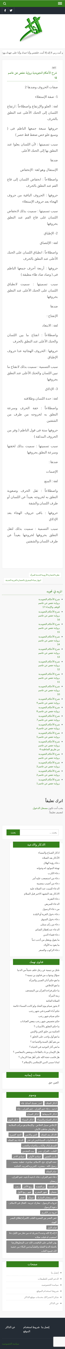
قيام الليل (52, 1227)
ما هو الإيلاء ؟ (18, 1082)
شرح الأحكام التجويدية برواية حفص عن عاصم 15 (49, 628)
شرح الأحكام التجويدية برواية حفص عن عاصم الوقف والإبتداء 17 (49, 603)
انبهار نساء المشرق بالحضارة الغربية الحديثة (23, 580)
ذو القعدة (40, 1186)
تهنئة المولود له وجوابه (48, 868)
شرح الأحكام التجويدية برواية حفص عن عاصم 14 (49, 640)
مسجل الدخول (40, 807)
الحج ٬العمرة (16, 1134)
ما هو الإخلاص (53, 985)
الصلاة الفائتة (53, 1000)
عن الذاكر (54, 1303)
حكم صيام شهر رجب (49, 1016)
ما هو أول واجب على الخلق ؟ (45, 1036)
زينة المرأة (54, 995)
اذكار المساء (28, 1119)
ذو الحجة (52, 1186)
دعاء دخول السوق (50, 919)
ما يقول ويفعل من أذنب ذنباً (46, 939)
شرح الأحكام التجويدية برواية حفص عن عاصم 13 (49, 652)
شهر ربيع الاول (24, 1192)
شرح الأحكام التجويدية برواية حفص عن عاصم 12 (49, 665)
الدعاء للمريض (52, 903)
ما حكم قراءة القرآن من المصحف (42, 990)
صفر (22, 1197)
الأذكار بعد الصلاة (51, 857)
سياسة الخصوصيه (50, 1284)
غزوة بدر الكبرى (49, 1212)
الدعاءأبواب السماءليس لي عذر (42, 1140)
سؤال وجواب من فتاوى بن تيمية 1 (42, 975)
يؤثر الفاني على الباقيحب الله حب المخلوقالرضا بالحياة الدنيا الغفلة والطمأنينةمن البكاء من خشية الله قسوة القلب (34, 1246)
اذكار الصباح (32, 1114)
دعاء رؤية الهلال (52, 862)
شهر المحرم (41, 1192)
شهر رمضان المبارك (47, 1197)
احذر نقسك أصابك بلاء (31, 1103)
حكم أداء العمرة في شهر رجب (44, 1011)
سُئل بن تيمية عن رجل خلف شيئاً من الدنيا (38, 970)
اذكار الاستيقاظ (49, 1114)
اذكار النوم (13, 1119)
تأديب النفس (51, 1156)
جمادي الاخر (19, 1156)
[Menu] (59, 3)
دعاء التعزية (54, 898)
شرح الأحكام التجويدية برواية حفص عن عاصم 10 (49, 690)
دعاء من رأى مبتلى (50, 924)
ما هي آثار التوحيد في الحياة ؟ (44, 1046)
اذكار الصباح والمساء (49, 852)
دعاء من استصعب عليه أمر (46, 878)
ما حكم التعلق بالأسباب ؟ (47, 1026)
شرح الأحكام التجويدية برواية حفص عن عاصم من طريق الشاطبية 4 (49, 745)
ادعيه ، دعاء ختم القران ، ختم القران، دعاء (37, 1108)
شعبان (53, 1192)
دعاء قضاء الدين (51, 934)
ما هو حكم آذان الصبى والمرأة (44, 980)
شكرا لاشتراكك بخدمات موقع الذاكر (41, 1297)
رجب (17, 1186)
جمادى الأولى (34, 1156)
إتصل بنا (55, 1272)
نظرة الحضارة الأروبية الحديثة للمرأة (45, 575)
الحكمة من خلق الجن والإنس (45, 1031)
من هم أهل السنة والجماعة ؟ (45, 1041)
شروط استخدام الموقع (48, 1291)
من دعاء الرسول (51, 909)
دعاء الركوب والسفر (49, 950)
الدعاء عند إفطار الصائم (47, 929)
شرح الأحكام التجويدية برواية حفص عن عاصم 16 (49, 615)
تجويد (54, 67)
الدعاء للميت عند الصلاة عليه (45, 888)
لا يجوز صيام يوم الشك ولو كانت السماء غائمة (36, 1005)
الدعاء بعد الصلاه (15, 1140)
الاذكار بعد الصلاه (49, 1134)
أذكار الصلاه (51, 1103)
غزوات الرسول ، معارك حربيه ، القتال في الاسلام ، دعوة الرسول (32, 1204)
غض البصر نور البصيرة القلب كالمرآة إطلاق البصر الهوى (33, 1219)
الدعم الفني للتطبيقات (48, 1278)
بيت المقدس (28, 1151)
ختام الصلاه (51, 1171)
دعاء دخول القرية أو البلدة (46, 914)
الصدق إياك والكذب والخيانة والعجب (39, 1145)
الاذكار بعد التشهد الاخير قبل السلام (42, 893)
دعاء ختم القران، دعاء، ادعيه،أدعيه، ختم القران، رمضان (34, 1178)
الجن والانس (31, 1134)
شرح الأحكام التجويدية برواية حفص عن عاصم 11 (49, 677)
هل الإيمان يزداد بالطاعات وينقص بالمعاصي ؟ (36, 1052)
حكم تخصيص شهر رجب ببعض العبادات (40, 1021)
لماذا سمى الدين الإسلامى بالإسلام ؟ (41, 1062)
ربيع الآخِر (27, 1186)
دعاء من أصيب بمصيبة (48, 883)
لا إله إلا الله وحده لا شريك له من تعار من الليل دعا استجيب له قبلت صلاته (33, 1235)
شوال (31, 1197)
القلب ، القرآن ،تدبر (47, 1151)
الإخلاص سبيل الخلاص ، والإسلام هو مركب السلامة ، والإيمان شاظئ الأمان (33, 1127)
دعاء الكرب (54, 873)
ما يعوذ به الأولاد (52, 944)
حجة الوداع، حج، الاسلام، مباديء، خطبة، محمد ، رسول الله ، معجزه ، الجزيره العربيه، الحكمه (34, 1163)
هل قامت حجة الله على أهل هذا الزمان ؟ (39, 1057)
